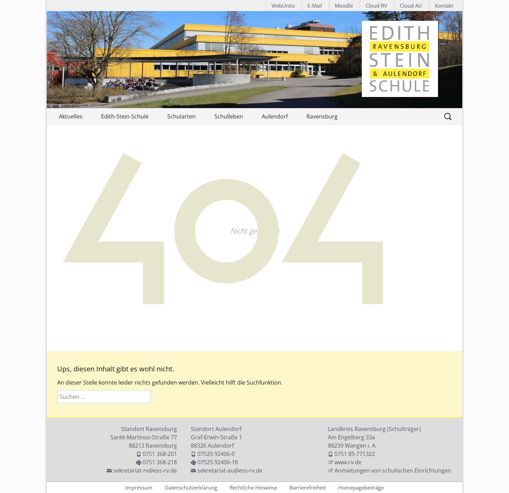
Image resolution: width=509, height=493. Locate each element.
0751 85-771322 (354, 454)
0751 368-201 (160, 454)
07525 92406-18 (217, 462)
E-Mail (314, 5)
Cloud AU (411, 5)
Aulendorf (275, 116)
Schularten (181, 116)
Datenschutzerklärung (191, 487)
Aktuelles (70, 116)
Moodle (344, 5)
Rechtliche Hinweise (253, 487)
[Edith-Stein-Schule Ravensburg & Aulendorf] (254, 59)
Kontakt (444, 5)
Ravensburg (322, 116)
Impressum (138, 487)
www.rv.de (347, 462)
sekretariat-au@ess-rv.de (229, 470)
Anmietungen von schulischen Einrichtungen (392, 470)
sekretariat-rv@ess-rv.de (145, 470)
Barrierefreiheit (307, 487)
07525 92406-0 (216, 454)
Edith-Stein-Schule (125, 116)
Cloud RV (376, 5)
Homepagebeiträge (361, 487)
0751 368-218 (160, 462)
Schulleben (228, 116)
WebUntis (283, 5)
